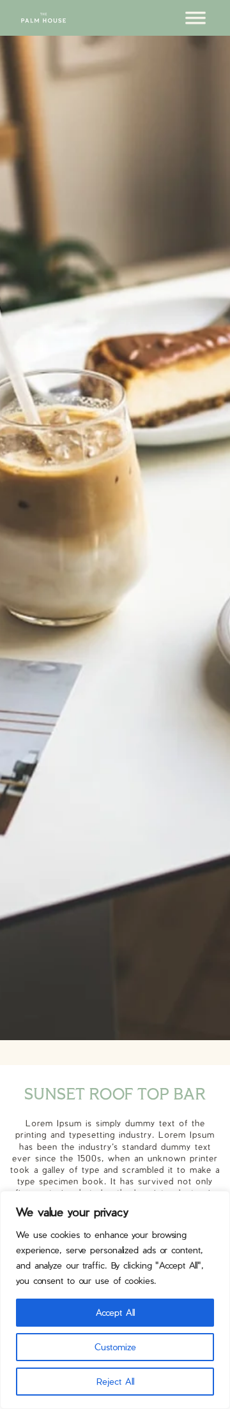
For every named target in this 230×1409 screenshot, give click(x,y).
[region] (115, 1300)
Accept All (115, 1312)
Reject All (115, 1381)
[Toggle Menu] (195, 17)
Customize (115, 1346)
